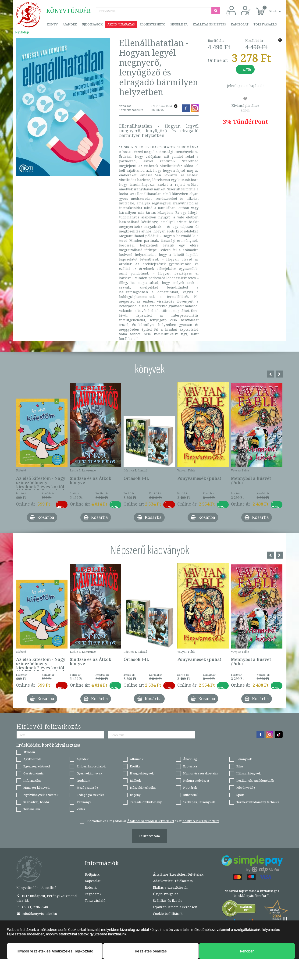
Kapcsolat (240, 24)
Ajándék (70, 24)
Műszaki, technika (143, 787)
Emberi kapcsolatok (91, 766)
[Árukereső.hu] (238, 909)
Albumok (136, 759)
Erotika (135, 766)
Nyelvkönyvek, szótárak (40, 795)
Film (239, 766)
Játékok (135, 780)
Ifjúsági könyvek (248, 773)
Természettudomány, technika (257, 802)
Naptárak (190, 787)
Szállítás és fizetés (209, 24)
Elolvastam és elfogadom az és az (153, 821)
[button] (269, 8)
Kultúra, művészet (196, 780)
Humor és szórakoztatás (200, 773)
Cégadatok (93, 894)
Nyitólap (22, 32)
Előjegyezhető (152, 24)
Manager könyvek (36, 787)
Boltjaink (92, 874)
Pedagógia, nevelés (90, 795)
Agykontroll (32, 759)
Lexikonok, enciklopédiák (255, 780)
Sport (240, 795)
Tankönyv (84, 802)
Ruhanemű (191, 795)
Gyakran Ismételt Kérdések (175, 907)
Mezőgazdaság (87, 787)
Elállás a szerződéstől (170, 887)
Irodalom (83, 780)
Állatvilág (190, 759)
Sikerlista (179, 24)
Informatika (32, 780)
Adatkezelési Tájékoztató (173, 881)
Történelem (31, 809)
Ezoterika (190, 766)
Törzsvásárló (265, 24)
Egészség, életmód (36, 766)
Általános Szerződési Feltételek (178, 874)
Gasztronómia (33, 773)
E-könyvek (244, 759)
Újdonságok (92, 24)
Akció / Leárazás (121, 24)
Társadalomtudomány (146, 802)
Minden (29, 752)
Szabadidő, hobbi (36, 802)
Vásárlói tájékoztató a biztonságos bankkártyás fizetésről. (252, 893)
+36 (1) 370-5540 (34, 907)
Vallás (81, 809)
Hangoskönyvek (142, 773)
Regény (135, 795)
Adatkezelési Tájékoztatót (200, 821)
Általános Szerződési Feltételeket (150, 821)
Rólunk (90, 887)
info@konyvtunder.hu (39, 913)
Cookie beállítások (167, 913)
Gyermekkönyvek (89, 773)
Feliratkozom (149, 836)
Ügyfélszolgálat (165, 894)
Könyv (52, 24)
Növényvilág (245, 787)
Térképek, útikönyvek (199, 802)
